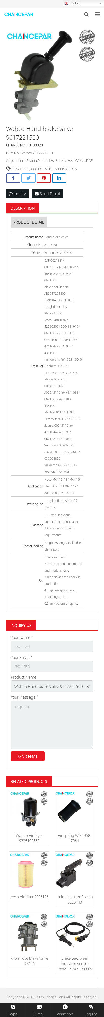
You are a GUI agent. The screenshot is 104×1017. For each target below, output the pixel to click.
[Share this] (13, 178)
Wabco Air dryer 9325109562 (29, 837)
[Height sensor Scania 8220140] (74, 871)
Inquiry (19, 193)
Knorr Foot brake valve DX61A (29, 960)
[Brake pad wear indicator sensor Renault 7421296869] (74, 933)
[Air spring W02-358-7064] (74, 810)
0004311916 (41, 168)
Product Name (23, 677)
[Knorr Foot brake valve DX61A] (29, 933)
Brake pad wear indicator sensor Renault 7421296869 (75, 963)
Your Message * (24, 697)
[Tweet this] (28, 178)
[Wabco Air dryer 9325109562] (29, 810)
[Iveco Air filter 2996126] (29, 871)
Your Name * (22, 637)
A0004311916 (66, 168)
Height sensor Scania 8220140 (75, 899)
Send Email (49, 193)
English (74, 3)
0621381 (21, 168)
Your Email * (21, 657)
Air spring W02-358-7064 (75, 837)
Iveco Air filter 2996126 (29, 896)
